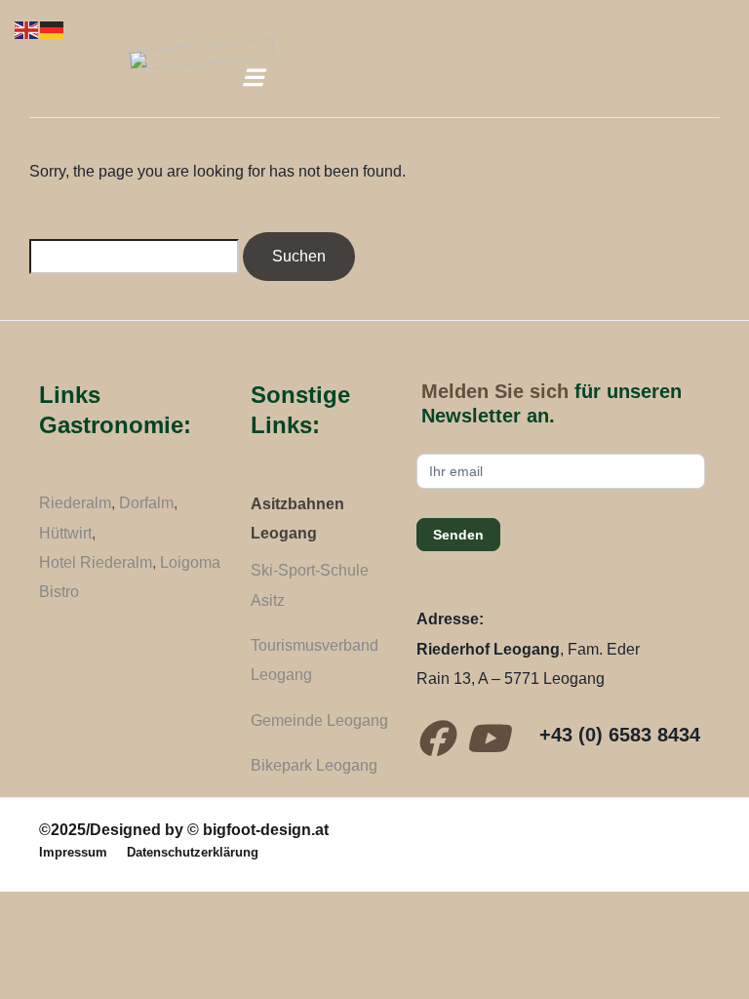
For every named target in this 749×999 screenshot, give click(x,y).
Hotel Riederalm (95, 562)
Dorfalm (146, 503)
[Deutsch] (52, 28)
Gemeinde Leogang (319, 720)
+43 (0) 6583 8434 (619, 734)
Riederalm (75, 503)
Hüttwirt (65, 533)
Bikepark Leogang (314, 765)
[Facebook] (434, 738)
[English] (27, 28)
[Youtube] (486, 738)
